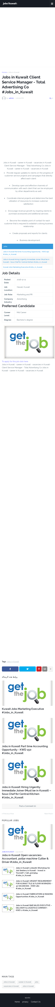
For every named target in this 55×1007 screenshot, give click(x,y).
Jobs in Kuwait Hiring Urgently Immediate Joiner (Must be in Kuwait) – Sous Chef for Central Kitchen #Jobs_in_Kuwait (26, 792)
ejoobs (27, 998)
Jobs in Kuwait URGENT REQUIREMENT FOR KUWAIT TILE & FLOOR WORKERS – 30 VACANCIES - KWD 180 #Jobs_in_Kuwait (34, 885)
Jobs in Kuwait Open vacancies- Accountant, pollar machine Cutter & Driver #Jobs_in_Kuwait (25, 859)
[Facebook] (10, 669)
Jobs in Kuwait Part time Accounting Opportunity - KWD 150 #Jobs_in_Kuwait (25, 750)
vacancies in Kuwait (11, 986)
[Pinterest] (39, 669)
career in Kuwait (25, 982)
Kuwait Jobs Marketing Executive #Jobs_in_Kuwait (22, 267)
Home (4, 72)
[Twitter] (27, 669)
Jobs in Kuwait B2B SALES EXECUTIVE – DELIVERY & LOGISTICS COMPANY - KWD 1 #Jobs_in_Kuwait (34, 907)
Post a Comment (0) (27, 806)
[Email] (44, 669)
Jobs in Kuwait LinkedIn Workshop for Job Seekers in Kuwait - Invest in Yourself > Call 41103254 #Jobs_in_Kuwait (33, 872)
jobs (36, 982)
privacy (25, 1002)
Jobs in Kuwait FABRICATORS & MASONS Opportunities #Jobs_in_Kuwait (34, 895)
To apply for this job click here (15, 361)
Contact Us (35, 1002)
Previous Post (8, 814)
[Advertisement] (27, 37)
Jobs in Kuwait (13, 72)
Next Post (48, 814)
